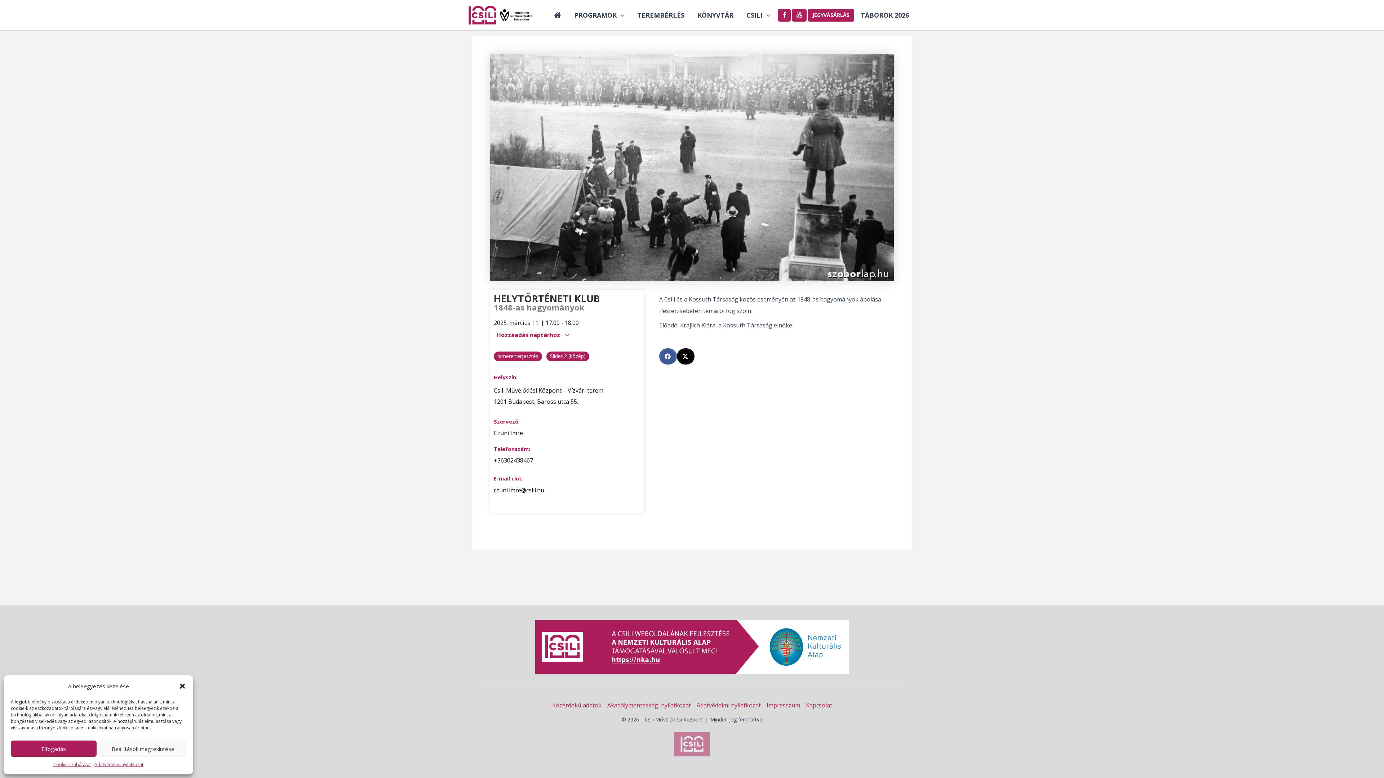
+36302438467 (513, 460)
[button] (182, 686)
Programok (595, 15)
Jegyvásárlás (831, 15)
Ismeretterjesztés (517, 356)
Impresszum (783, 705)
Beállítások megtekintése (143, 748)
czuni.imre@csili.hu (519, 490)
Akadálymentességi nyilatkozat (649, 705)
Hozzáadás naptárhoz (529, 335)
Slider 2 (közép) (568, 356)
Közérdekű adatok (577, 705)
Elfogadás (53, 748)
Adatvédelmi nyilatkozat (118, 764)
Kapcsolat (819, 705)
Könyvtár (715, 15)
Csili (754, 15)
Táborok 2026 (885, 15)
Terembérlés (660, 15)
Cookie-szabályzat (72, 764)
